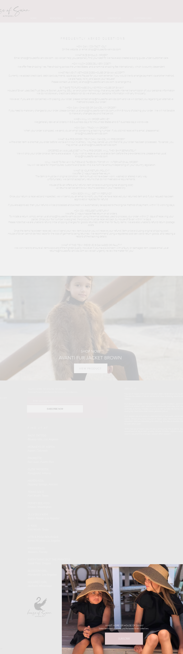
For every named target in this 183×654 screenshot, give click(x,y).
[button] (69, 571)
